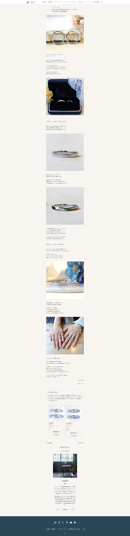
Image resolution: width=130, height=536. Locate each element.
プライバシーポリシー (62, 529)
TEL (58, 509)
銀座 (59, 7)
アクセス (72, 509)
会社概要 (48, 529)
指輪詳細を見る (56, 431)
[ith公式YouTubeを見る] (71, 522)
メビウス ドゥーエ (59, 228)
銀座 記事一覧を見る (65, 447)
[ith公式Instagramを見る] (55, 522)
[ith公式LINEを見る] (74, 522)
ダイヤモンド (61, 232)
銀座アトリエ (81, 383)
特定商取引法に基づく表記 (74, 529)
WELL (84, 529)
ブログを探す (56, 434)
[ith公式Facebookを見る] (59, 522)
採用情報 (53, 529)
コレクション (56, 2)
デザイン (65, 126)
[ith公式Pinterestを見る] (67, 522)
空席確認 (65, 509)
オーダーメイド (50, 65)
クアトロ (56, 174)
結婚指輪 (55, 60)
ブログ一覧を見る (65, 451)
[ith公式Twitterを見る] (63, 522)
